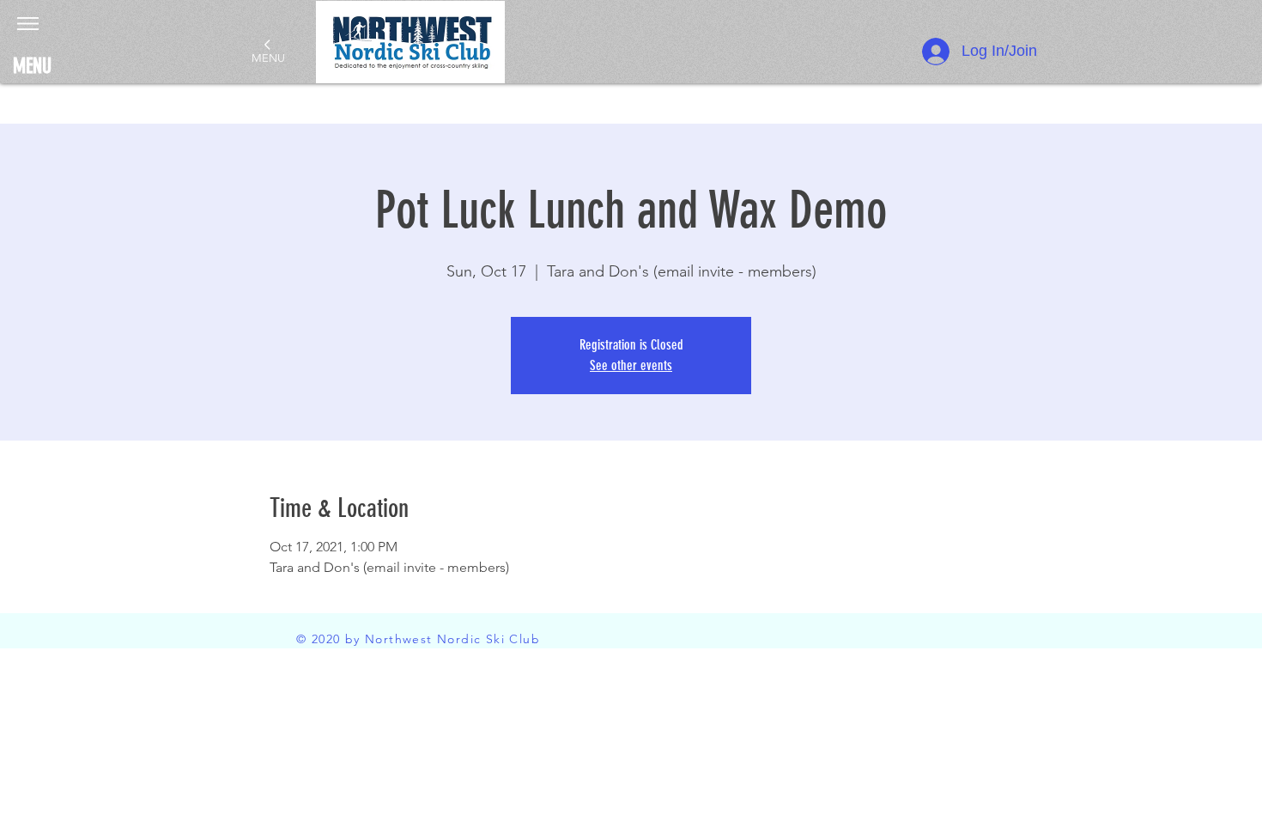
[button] (28, 23)
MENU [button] (32, 66)
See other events (631, 365)
